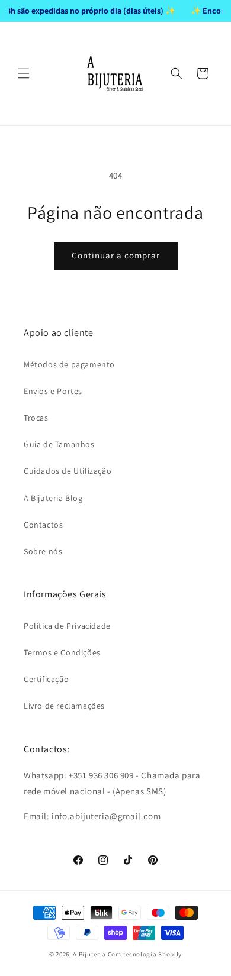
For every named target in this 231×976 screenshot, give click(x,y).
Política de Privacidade (67, 625)
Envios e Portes (53, 391)
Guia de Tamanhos (59, 444)
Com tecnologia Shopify (145, 954)
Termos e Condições (62, 652)
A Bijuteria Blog (53, 498)
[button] (24, 73)
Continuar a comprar (116, 255)
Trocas (36, 417)
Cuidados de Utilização (67, 471)
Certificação (46, 679)
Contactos (43, 524)
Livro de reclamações (64, 705)
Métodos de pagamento (69, 364)
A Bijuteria (89, 954)
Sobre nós (43, 551)
